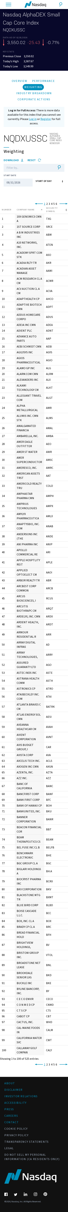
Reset (32, 160)
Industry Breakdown (34, 93)
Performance (43, 81)
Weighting (33, 87)
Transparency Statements (26, 1142)
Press (9, 1109)
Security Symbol (52, 210)
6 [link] (56, 204)
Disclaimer (13, 1090)
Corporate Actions (34, 99)
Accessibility (15, 1103)
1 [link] (44, 204)
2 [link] (47, 204)
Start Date (10, 175)
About (9, 1083)
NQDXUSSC (14, 29)
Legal (9, 1148)
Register (45, 119)
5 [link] (54, 204)
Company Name (26, 209)
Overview (19, 81)
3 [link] (49, 204)
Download (12, 160)
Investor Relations (21, 1096)
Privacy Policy (16, 1135)
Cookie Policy (16, 1129)
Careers (11, 1116)
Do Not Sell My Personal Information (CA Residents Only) (32, 1157)
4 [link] (51, 204)
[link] (38, 204)
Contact (11, 1122)
